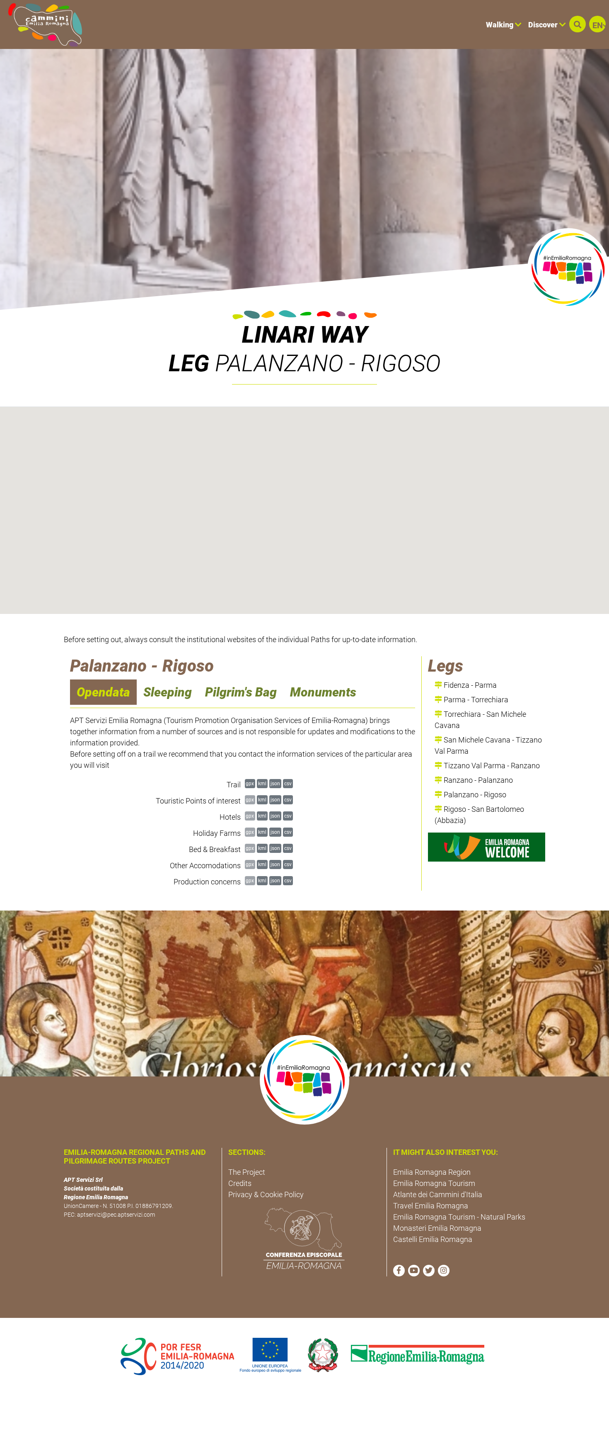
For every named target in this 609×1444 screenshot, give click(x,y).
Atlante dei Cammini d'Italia (437, 1194)
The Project (246, 1172)
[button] (577, 24)
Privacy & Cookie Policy (266, 1194)
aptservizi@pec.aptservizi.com (116, 1214)
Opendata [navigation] (103, 692)
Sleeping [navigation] (167, 692)
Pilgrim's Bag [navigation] (241, 692)
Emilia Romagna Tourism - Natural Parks (459, 1217)
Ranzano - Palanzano (477, 780)
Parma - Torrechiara (475, 699)
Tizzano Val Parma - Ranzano (491, 765)
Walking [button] (500, 24)
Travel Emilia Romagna (430, 1205)
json (275, 783)
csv (288, 783)
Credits (239, 1183)
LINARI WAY (304, 334)
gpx (250, 783)
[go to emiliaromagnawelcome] (486, 847)
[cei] (304, 1238)
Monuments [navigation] (323, 692)
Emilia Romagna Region (432, 1172)
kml (262, 783)
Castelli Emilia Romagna (432, 1239)
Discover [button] (543, 24)
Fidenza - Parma (469, 685)
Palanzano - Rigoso (474, 794)
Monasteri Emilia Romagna (437, 1228)
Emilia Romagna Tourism (434, 1183)
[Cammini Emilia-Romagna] (41, 24)
